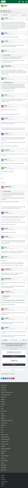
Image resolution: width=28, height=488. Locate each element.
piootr (6, 33)
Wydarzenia (3, 469)
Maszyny (20, 12)
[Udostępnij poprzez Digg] (6, 378)
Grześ (6, 95)
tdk (5, 50)
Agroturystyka (4, 385)
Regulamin (3, 483)
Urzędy (2, 462)
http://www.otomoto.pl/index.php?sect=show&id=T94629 (12, 262)
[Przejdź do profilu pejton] (2, 229)
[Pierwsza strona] (1, 15)
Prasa (2, 432)
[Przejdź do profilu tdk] (2, 51)
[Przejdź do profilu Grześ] (2, 95)
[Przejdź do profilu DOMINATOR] (2, 187)
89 (26, 369)
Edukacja (3, 399)
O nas (2, 485)
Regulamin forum (4, 481)
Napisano (9, 19)
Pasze (2, 427)
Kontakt (2, 475)
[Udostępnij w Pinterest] (14, 378)
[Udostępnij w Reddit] (10, 378)
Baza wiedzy (3, 390)
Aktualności (3, 387)
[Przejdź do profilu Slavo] (2, 106)
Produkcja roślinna (5, 437)
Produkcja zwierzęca (5, 439)
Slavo (6, 105)
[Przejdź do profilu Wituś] (2, 309)
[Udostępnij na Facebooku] (3, 378)
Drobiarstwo (3, 397)
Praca (2, 429)
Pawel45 (7, 318)
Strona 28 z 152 (14, 14)
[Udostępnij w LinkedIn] (12, 378)
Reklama (3, 477)
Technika (3, 458)
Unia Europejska (4, 460)
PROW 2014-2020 (4, 444)
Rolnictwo (3, 446)
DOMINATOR (8, 186)
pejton (6, 228)
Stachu (6, 18)
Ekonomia (3, 404)
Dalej (24, 14)
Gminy (2, 406)
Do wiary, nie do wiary (5, 394)
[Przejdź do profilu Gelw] (2, 160)
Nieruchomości (4, 422)
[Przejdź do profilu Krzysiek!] (2, 150)
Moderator (8, 12)
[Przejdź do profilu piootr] (2, 33)
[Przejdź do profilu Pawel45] (2, 318)
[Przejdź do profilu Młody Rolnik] (2, 66)
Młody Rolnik (8, 66)
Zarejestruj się (14, 356)
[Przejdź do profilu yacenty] (2, 134)
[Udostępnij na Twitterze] (1, 378)
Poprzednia (5, 14)
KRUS (2, 413)
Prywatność (3, 479)
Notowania (3, 425)
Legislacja (3, 415)
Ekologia (3, 401)
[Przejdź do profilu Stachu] (2, 18)
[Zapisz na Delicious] (8, 378)
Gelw (6, 159)
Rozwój (2, 453)
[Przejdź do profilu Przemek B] (2, 292)
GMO (2, 408)
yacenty (7, 133)
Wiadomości (3, 467)
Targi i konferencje (5, 455)
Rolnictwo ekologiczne (5, 448)
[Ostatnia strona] (26, 15)
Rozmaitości (3, 451)
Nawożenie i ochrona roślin (7, 420)
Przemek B (7, 291)
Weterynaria (3, 465)
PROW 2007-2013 (4, 441)
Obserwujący (12, 369)
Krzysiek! (7, 150)
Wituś (6, 308)
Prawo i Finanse (4, 434)
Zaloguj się (14, 364)
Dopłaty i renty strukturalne (7, 392)
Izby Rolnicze (3, 411)
